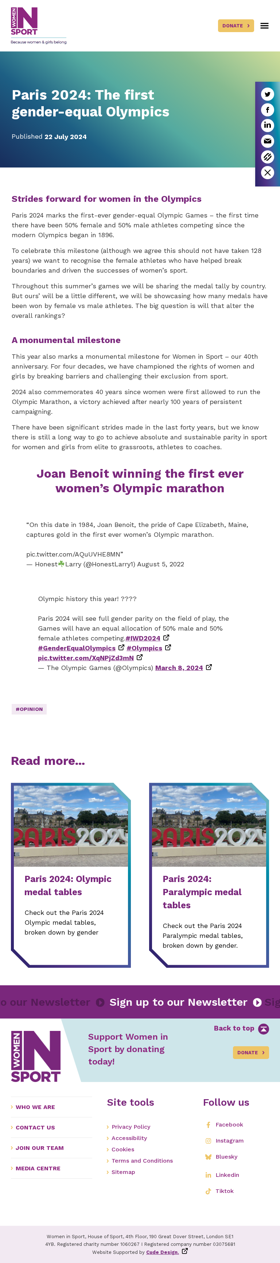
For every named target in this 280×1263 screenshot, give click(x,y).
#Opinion (29, 709)
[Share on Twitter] (267, 94)
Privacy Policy (131, 1126)
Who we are (35, 1107)
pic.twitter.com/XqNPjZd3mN (86, 658)
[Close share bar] (267, 172)
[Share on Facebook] (267, 109)
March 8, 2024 (179, 667)
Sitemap (123, 1171)
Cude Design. (162, 1252)
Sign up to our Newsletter (196, 1002)
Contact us (35, 1127)
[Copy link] (267, 156)
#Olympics (144, 648)
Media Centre (38, 1168)
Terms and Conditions (142, 1160)
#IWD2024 (142, 638)
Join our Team (40, 1147)
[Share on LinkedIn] (267, 125)
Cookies (123, 1149)
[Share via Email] (267, 141)
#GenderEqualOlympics (77, 648)
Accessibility (129, 1138)
